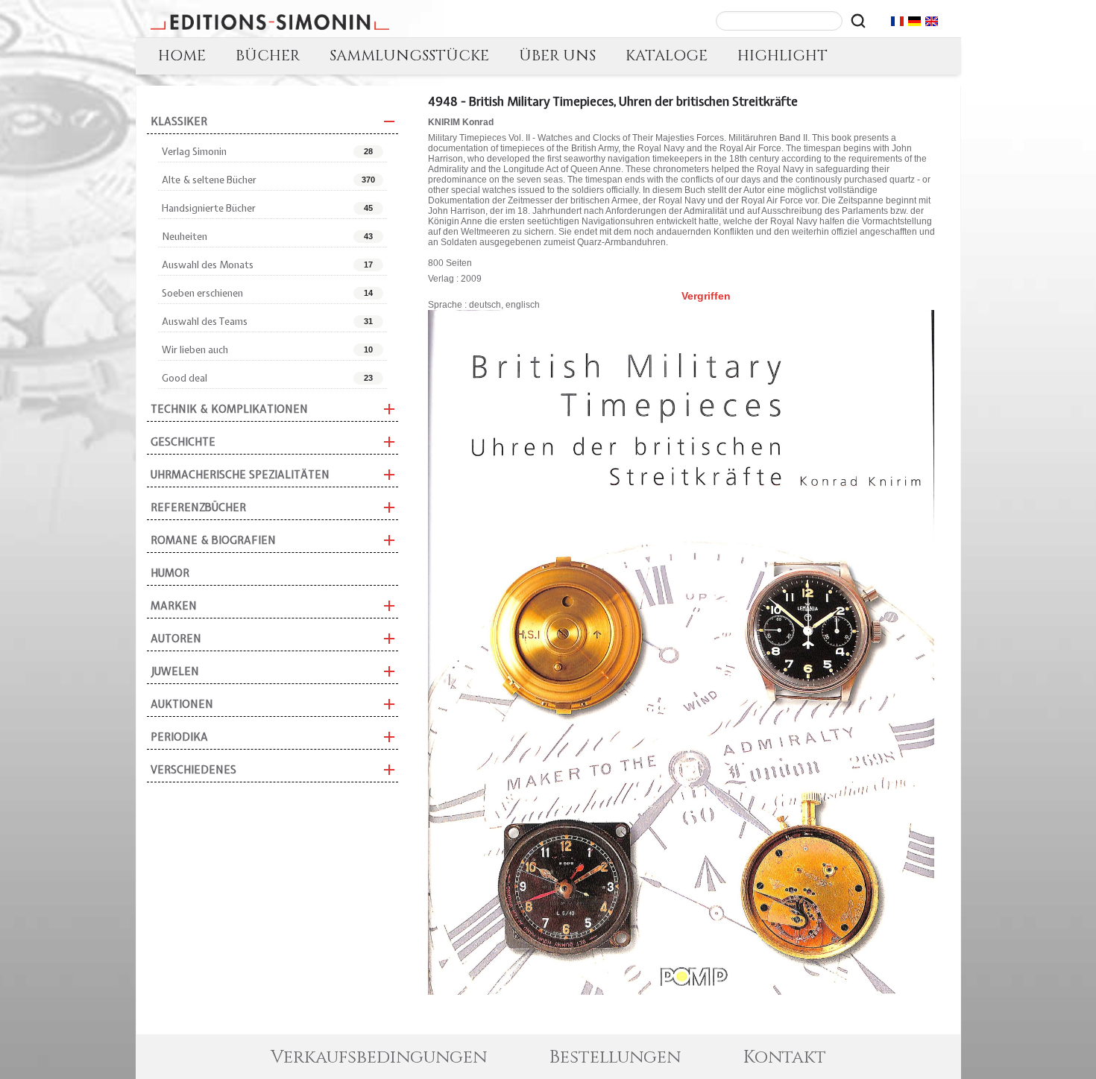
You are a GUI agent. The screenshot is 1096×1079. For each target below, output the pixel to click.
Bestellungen (615, 1057)
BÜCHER (268, 55)
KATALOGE (667, 55)
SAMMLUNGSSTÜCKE (409, 55)
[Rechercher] (858, 21)
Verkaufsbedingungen (379, 1057)
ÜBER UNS (557, 55)
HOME (182, 55)
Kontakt (784, 1057)
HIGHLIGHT (782, 55)
